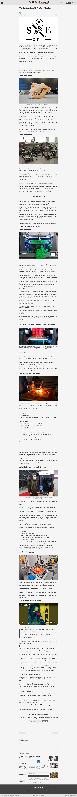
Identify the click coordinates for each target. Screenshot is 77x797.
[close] (48, 760)
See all (21, 781)
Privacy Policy (46, 779)
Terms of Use (44, 778)
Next (54, 732)
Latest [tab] (23, 753)
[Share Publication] (64, 3)
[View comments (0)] (23, 15)
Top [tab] (20, 753)
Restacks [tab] (26, 740)
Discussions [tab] (27, 753)
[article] (38, 758)
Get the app (43, 795)
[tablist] (23, 740)
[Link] (18, 75)
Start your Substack (36, 795)
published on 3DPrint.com (38, 709)
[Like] (20, 15)
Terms (13, 795)
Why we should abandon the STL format (29, 756)
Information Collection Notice (38, 779)
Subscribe (68, 2)
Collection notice (17, 795)
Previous (23, 732)
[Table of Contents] (1, 398)
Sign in (73, 2)
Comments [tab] (22, 740)
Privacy (11, 795)
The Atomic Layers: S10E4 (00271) (25, 757)
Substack (66, 795)
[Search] (62, 3)
